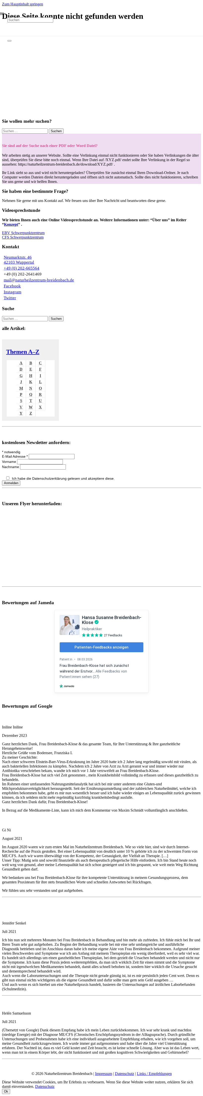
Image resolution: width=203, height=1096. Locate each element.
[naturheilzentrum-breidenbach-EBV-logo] (36, 42)
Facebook (12, 286)
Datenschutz (124, 1073)
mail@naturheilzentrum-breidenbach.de (39, 280)
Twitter (10, 298)
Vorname (9, 462)
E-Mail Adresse (15, 456)
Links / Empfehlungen (154, 1073)
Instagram (12, 292)
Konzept (11, 224)
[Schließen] (9, 41)
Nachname (11, 467)
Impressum (103, 1073)
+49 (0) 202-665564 (21, 268)
